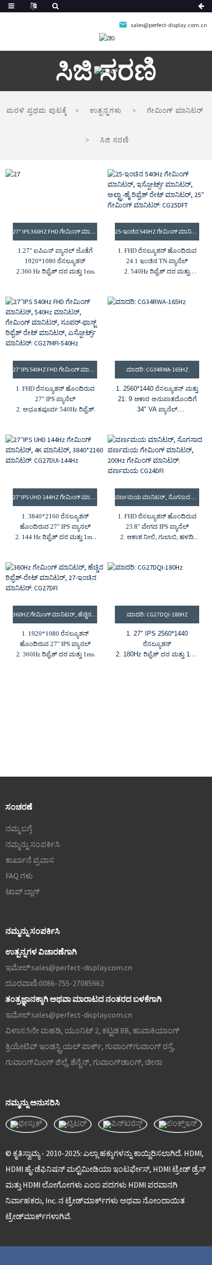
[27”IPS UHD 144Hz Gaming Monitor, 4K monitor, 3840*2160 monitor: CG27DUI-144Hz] (55, 455)
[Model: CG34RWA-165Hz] (157, 322)
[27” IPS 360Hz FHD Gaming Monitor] (55, 189)
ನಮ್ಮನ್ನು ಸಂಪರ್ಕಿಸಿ (32, 844)
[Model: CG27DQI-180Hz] (157, 577)
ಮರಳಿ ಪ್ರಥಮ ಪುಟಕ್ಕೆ (36, 110)
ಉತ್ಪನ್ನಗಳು (106, 110)
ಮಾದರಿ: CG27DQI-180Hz (157, 614)
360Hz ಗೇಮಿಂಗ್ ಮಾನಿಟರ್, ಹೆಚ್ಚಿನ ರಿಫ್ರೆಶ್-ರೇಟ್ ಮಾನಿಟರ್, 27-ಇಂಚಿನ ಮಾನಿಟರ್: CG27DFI (55, 614)
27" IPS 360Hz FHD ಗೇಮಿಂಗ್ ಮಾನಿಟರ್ (55, 231)
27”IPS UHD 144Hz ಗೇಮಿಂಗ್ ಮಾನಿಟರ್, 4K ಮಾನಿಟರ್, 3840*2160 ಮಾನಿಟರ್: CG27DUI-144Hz (55, 497)
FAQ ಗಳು (19, 876)
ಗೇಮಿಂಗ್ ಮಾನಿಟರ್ (175, 110)
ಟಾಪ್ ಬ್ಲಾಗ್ (22, 891)
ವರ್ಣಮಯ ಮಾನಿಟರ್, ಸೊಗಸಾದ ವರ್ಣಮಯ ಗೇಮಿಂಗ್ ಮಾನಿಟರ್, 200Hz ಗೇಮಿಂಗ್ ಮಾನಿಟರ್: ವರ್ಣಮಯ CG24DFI (157, 497)
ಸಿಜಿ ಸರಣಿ (114, 140)
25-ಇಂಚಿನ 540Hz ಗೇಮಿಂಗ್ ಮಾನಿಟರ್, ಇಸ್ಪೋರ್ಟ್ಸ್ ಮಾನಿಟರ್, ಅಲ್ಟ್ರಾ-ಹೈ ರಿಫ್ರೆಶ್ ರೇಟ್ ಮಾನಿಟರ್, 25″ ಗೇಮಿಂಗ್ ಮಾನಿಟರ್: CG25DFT (157, 231)
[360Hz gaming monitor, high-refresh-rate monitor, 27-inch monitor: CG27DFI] (55, 577)
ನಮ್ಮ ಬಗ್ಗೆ (18, 828)
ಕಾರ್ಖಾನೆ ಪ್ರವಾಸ (29, 860)
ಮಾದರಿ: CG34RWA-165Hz (157, 369)
